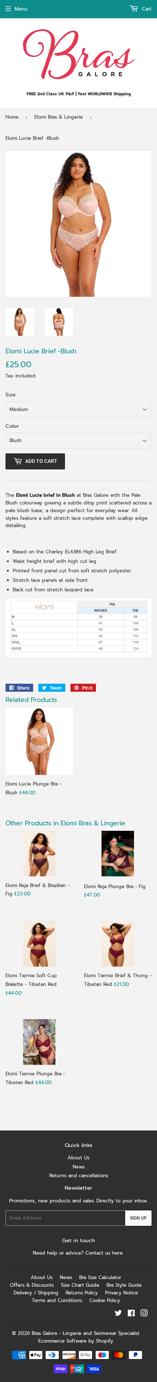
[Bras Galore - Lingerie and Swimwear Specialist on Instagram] (144, 1314)
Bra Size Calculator (100, 1277)
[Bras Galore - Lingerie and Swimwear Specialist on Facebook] (131, 1314)
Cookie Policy (104, 1300)
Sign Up (138, 1218)
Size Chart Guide (80, 1285)
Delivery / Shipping (36, 1292)
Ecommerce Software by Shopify (75, 1340)
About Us (78, 1157)
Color (12, 426)
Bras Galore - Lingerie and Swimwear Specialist (85, 1333)
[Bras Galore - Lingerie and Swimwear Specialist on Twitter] (118, 1314)
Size (10, 395)
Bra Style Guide (124, 1285)
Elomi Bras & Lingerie (58, 117)
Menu (21, 8)
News (79, 1166)
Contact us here (105, 1252)
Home (12, 117)
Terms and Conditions (57, 1300)
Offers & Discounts (32, 1285)
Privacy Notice (121, 1292)
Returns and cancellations (78, 1175)
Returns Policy (82, 1292)
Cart (146, 8)
